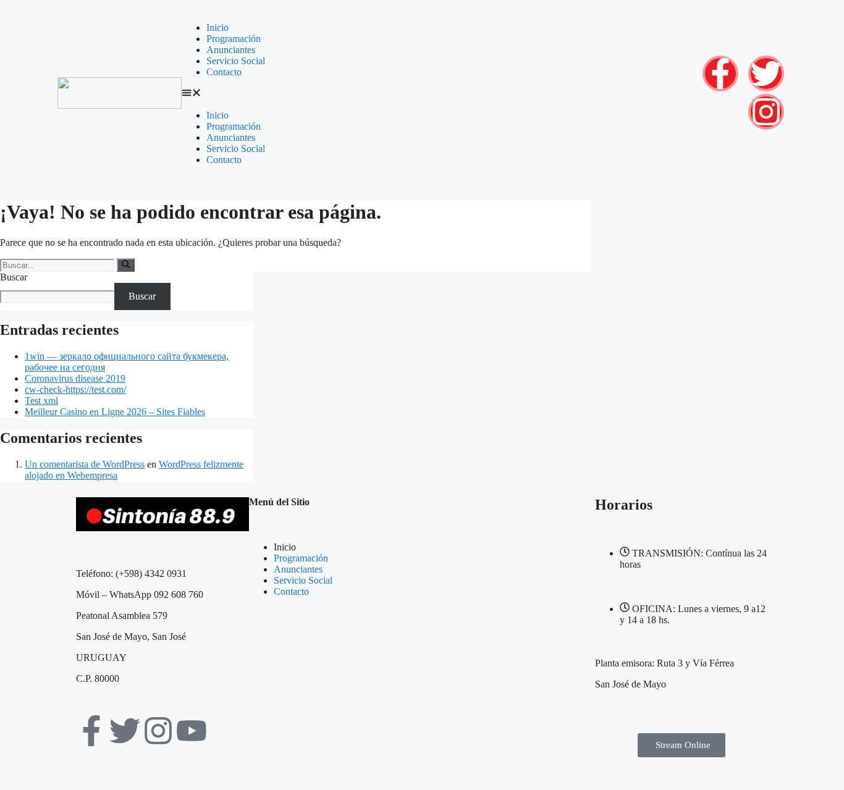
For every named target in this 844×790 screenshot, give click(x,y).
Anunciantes (230, 49)
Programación (233, 38)
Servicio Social (235, 61)
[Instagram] (766, 112)
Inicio (217, 27)
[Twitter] (766, 73)
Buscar (13, 277)
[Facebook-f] (720, 73)
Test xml (41, 400)
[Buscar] (126, 265)
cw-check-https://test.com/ (75, 389)
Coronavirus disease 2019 (75, 378)
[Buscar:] (58, 264)
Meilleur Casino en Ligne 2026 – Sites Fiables (115, 411)
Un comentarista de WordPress (85, 464)
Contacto (224, 72)
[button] (432, 94)
